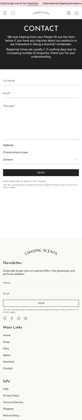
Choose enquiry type (15, 152)
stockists (31, 3)
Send (41, 172)
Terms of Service (13, 402)
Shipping (8, 408)
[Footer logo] (41, 252)
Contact (8, 368)
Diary (6, 348)
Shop (6, 342)
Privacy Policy (59, 185)
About (6, 355)
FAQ (5, 389)
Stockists (8, 361)
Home (6, 335)
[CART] (77, 13)
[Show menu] (5, 13)
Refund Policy (11, 415)
